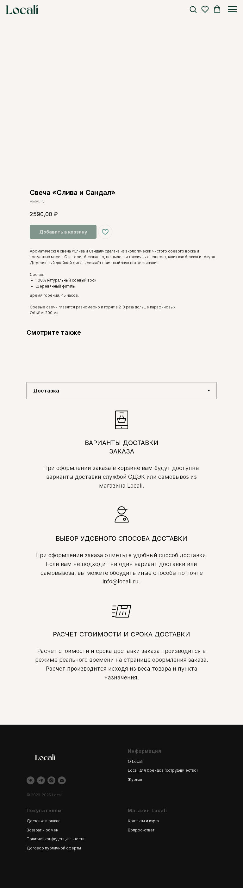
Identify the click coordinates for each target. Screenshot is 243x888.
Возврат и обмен (42, 830)
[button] (193, 9)
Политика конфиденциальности (55, 838)
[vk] (30, 780)
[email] (62, 780)
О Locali (135, 761)
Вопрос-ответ (141, 830)
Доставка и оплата (43, 820)
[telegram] (41, 780)
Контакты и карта (143, 820)
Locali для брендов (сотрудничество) (163, 770)
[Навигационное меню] (232, 9)
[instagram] (51, 780)
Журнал (135, 779)
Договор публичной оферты (54, 848)
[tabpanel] (121, 562)
